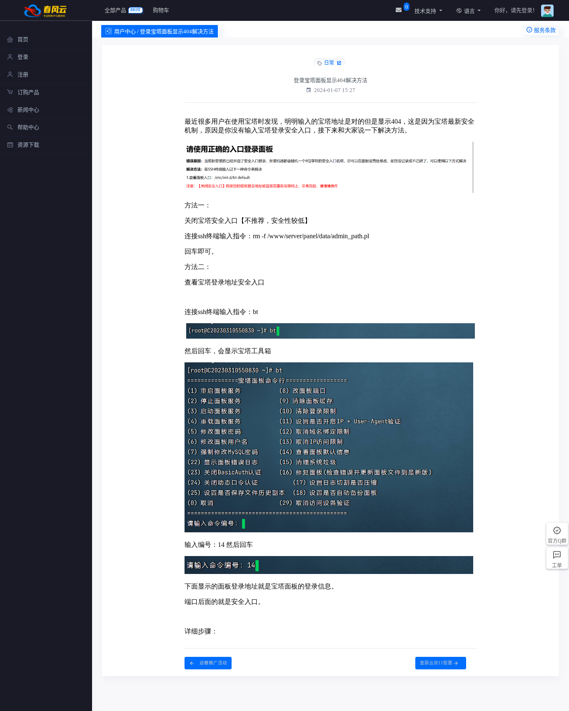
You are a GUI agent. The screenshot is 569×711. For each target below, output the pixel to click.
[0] (400, 10)
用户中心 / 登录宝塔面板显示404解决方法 (164, 31)
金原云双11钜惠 (436, 663)
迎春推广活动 (212, 663)
